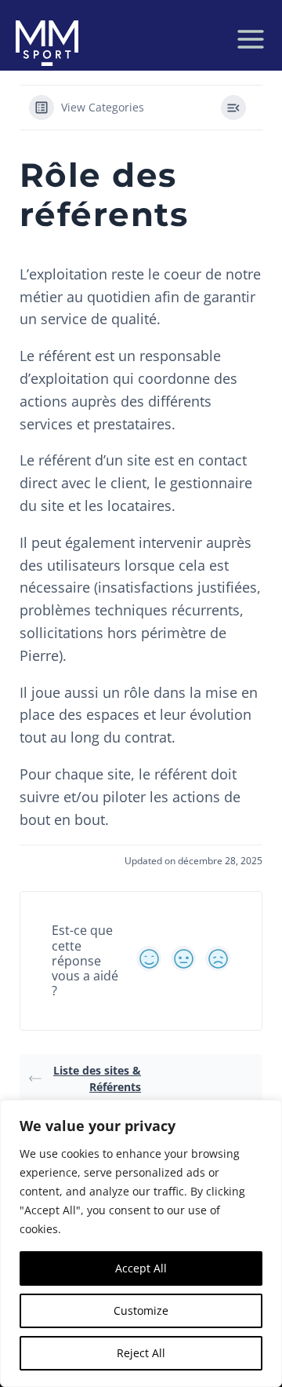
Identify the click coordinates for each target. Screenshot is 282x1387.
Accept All (141, 1268)
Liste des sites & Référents (97, 1078)
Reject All (141, 1352)
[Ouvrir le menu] (250, 39)
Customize (141, 1310)
